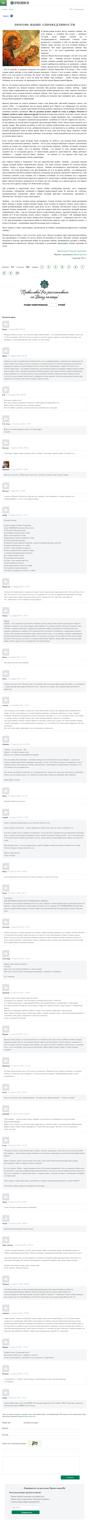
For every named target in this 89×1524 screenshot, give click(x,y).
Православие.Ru (29, 1416)
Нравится (6, 16)
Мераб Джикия (80, 254)
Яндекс (17, 1422)
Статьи (11, 9)
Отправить (70, 1477)
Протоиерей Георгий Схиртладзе (72, 251)
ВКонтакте (13, 1422)
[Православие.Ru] (19, 3)
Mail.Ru (21, 1422)
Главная (4, 9)
